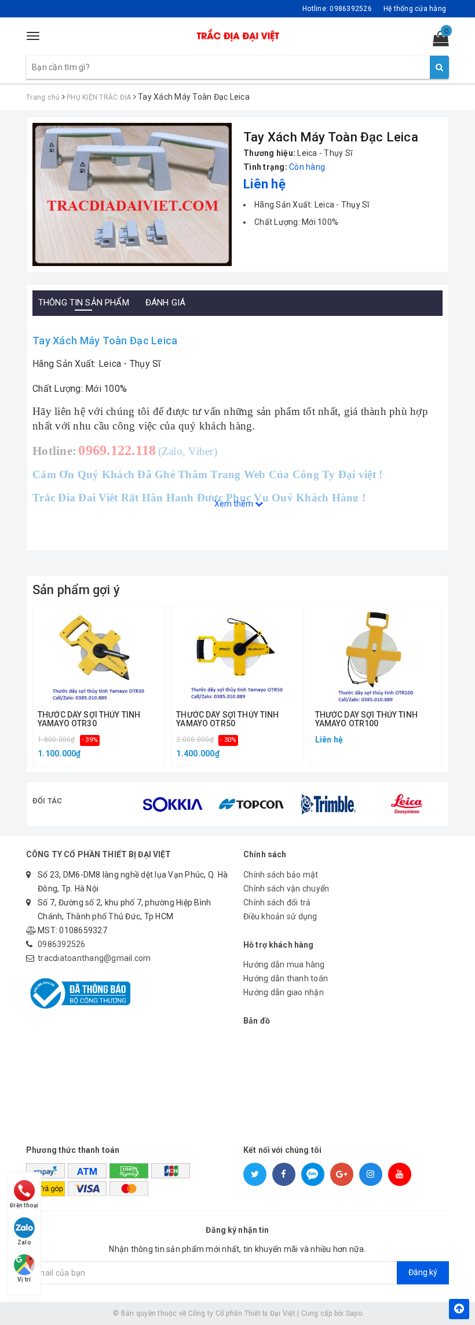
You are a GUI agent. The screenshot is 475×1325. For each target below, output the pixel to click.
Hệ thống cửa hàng (414, 9)
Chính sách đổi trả (277, 902)
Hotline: (337, 9)
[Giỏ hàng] (437, 41)
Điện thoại (24, 1205)
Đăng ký (422, 1272)
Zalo (24, 1242)
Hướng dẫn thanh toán (285, 978)
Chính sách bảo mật (281, 874)
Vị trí (24, 1279)
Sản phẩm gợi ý (76, 590)
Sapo (354, 1313)
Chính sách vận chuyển (286, 888)
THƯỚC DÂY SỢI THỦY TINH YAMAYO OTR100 (366, 719)
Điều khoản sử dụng (280, 916)
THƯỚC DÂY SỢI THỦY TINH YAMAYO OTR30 (89, 719)
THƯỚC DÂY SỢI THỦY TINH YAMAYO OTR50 (227, 719)
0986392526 (62, 944)
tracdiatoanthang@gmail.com (94, 958)
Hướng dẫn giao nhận (283, 992)
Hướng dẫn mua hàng (284, 964)
